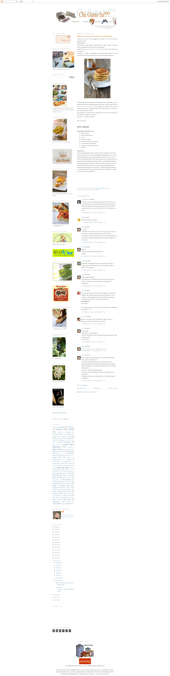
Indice (63, 459)
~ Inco (83, 290)
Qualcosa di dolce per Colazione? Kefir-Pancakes (94, 36)
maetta (83, 227)
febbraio (58, 578)
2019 (56, 545)
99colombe (55, 427)
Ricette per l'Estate (64, 487)
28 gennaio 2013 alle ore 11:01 (94, 381)
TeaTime (65, 495)
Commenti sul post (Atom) (90, 392)
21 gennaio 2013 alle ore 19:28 (94, 213)
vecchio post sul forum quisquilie (88, 106)
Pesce (65, 474)
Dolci (98, 189)
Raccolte (71, 480)
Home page (97, 388)
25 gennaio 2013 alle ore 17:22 (94, 270)
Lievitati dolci (71, 463)
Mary (83, 217)
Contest (72, 436)
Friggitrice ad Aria (60, 453)
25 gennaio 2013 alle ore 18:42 (94, 312)
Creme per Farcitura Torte (60, 440)
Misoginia (70, 470)
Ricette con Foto (57, 419)
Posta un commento (82, 385)
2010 (56, 600)
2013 (56, 560)
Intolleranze (56, 461)
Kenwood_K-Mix (67, 461)
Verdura (55, 503)
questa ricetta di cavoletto (93, 49)
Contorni (58, 438)
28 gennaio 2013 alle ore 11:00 (94, 350)
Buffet (71, 429)
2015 (56, 555)
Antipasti (62, 427)
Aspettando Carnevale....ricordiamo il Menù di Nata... (65, 589)
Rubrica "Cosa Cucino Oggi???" (63, 489)
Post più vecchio (113, 388)
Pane (65, 472)
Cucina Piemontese (64, 442)
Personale (56, 474)
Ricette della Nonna (65, 483)
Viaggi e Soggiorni (66, 503)
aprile (58, 573)
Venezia (69, 501)
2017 (56, 550)
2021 (56, 540)
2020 (56, 542)
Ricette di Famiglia (59, 486)
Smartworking (71, 493)
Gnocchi (69, 457)
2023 (56, 535)
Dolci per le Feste (58, 451)
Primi (64, 480)
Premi (54, 480)
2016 (56, 552)
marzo (58, 575)
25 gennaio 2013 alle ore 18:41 (94, 286)
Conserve (63, 436)
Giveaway (70, 455)
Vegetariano (56, 501)
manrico (84, 316)
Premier (59, 480)
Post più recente (81, 388)
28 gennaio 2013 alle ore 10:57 (94, 342)
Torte (72, 495)
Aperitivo (71, 427)
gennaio (58, 580)
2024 (56, 532)
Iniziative (69, 459)
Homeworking (56, 459)
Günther (84, 261)
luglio (58, 568)
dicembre (58, 562)
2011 (56, 597)
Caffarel (59, 432)
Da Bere (69, 447)
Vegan (69, 499)
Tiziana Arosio (85, 199)
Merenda (61, 467)
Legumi (55, 463)
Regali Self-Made (60, 482)
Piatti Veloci (63, 476)
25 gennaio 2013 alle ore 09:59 (94, 242)
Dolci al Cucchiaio (66, 449)
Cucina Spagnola (56, 444)
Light (55, 465)
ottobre (58, 565)
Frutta (63, 455)
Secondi (68, 491)
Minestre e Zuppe (60, 470)
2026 (56, 527)
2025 (56, 529)
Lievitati (62, 463)
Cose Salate (67, 438)
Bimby (86, 189)
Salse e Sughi (57, 491)
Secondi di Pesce (58, 493)
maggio (58, 570)
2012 (56, 595)
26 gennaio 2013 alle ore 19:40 (94, 324)
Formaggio (70, 451)
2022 (56, 537)
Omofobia (60, 471)
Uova (61, 499)
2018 (56, 547)
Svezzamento (58, 495)
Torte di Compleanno (62, 497)
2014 (56, 558)
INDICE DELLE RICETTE (60, 413)
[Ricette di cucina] (85, 664)
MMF (54, 471)
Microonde (71, 468)
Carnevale (68, 432)
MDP (61, 465)
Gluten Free (57, 458)
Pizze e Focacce (67, 478)
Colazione (92, 189)
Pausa (70, 471)
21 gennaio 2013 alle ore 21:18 (94, 222)
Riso (73, 487)
